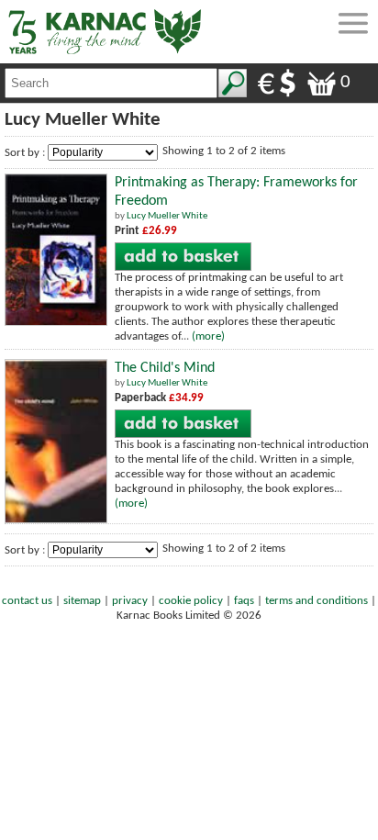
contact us (27, 601)
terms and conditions (316, 601)
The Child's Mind (165, 368)
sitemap (82, 601)
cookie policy (191, 601)
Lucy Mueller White (167, 216)
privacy (130, 601)
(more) (208, 336)
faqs (244, 601)
